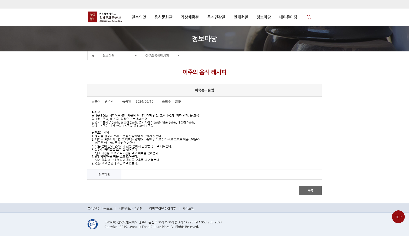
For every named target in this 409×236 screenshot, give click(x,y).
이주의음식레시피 (157, 55)
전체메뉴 (317, 17)
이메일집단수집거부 (162, 208)
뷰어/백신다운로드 (99, 208)
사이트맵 (188, 208)
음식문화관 (163, 17)
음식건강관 (216, 17)
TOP (398, 216)
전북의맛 (139, 17)
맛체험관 (241, 17)
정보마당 (263, 17)
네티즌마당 (288, 17)
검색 (309, 17)
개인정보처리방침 (131, 208)
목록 (310, 190)
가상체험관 (190, 17)
